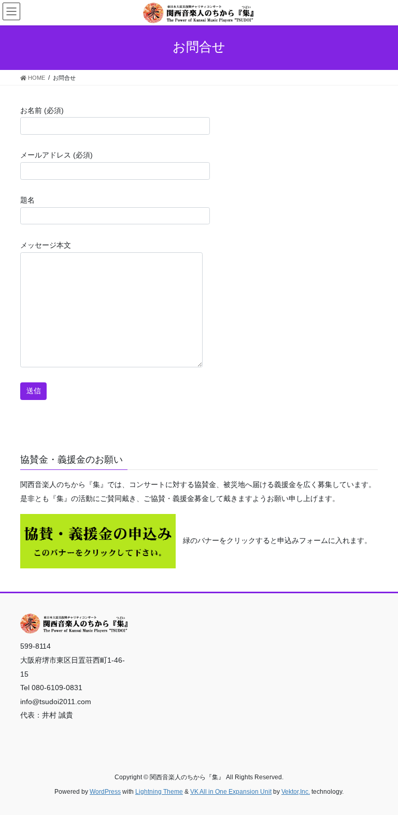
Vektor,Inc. (295, 791)
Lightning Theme (159, 791)
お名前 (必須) (42, 110)
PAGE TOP (379, 781)
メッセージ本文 (45, 245)
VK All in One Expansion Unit (231, 791)
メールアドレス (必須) (56, 155)
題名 (27, 200)
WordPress (105, 791)
